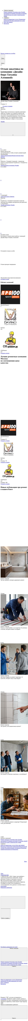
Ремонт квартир (8, 12)
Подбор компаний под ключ (17, 20)
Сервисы (6, 17)
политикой (3, 886)
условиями (3, 998)
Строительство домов (15, 842)
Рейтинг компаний (8, 10)
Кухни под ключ (12, 15)
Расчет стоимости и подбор (8, 53)
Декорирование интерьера (8, 165)
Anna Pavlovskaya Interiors (7, 196)
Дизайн (3, 121)
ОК (2, 1003)
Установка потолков (15, 13)
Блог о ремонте (5, 982)
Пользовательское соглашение (13, 848)
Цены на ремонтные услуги (11, 19)
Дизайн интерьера (6, 205)
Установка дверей (22, 841)
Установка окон (17, 12)
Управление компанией (12, 846)
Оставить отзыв (5, 279)
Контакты (6, 23)
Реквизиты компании (6, 887)
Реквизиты (15, 849)
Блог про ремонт (8, 22)
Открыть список (5, 353)
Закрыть (14, 1018)
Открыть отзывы (5, 440)
